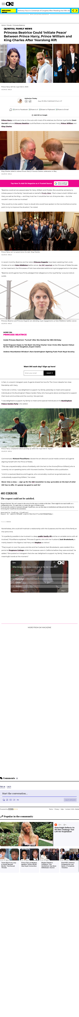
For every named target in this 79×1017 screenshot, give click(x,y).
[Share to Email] (62, 110)
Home (3, 25)
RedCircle (9, 521)
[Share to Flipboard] (47, 110)
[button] (3, 4)
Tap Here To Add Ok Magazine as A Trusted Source (31, 183)
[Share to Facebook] (20, 110)
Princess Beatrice (19, 25)
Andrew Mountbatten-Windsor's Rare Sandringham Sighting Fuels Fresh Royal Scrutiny (39, 352)
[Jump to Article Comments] (11, 110)
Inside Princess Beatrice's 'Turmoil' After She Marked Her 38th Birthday (32, 340)
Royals (9, 25)
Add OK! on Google (40, 115)
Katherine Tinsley (31, 98)
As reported (45, 265)
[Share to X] (33, 110)
